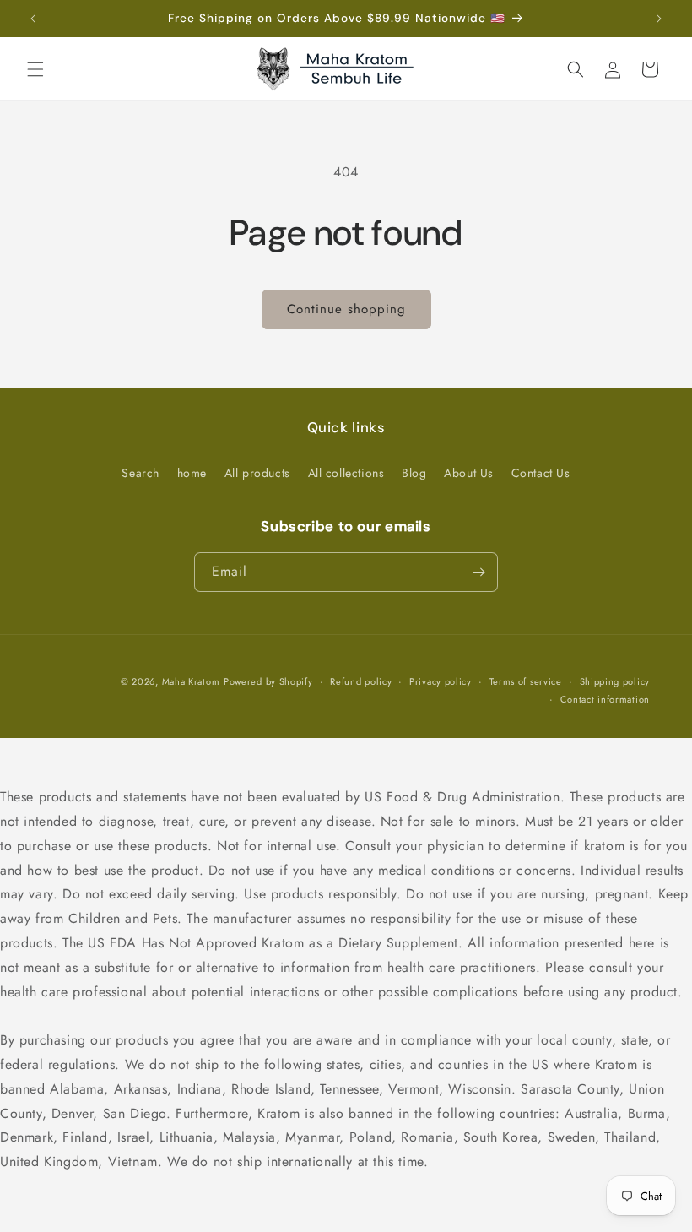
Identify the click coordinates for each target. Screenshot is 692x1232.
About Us (469, 472)
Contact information (605, 699)
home (192, 472)
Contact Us (540, 472)
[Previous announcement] (32, 18)
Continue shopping (346, 309)
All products (257, 472)
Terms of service (525, 681)
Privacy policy (440, 681)
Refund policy (361, 681)
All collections (346, 472)
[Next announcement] (659, 18)
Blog (414, 472)
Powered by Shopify (268, 681)
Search (140, 472)
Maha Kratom (191, 681)
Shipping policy (615, 681)
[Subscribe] (478, 572)
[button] (35, 69)
